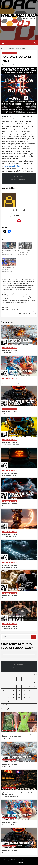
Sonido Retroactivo (13, 300)
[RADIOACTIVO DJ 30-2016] (9, 262)
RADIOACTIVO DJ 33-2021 (27, 312)
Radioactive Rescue (7, 293)
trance (18, 302)
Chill (22, 279)
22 (34, 694)
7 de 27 (10, 279)
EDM (21, 283)
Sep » (6, 705)
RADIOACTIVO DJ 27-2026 (9, 565)
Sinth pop (5, 300)
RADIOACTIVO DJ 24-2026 (9, 626)
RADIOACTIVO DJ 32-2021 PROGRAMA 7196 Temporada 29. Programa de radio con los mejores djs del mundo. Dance (18, 295)
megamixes (5, 289)
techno (28, 300)
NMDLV (15, 289)
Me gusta (28, 287)
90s (14, 279)
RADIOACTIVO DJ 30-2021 (10, 308)
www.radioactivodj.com (13, 166)
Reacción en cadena (12, 299)
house (14, 285)
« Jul (2, 705)
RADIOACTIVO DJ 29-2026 (9, 473)
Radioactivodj (18, 65)
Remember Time (23, 299)
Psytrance (30, 291)
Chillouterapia (27, 279)
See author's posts (19, 215)
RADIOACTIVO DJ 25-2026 (9, 596)
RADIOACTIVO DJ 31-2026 (9, 411)
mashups (22, 287)
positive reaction (11, 291)
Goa (10, 285)
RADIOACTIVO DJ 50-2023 (25, 250)
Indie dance (19, 285)
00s (6, 279)
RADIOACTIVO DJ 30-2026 (9, 442)
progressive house (21, 291)
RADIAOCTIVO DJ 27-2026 (9, 534)
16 (3, 694)
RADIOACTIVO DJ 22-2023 (9, 250)
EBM (18, 283)
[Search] (35, 43)
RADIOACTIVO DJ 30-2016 (9, 267)
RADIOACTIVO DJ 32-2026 (9, 381)
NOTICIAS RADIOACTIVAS (8, 730)
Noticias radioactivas (23, 289)
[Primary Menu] (2, 42)
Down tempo (12, 283)
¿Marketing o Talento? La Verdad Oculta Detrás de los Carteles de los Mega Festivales (18, 735)
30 (3, 702)
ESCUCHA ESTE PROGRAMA (9, 53)
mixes (11, 289)
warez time (24, 302)
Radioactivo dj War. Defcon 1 (20, 297)
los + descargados (14, 287)
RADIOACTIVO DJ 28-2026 (9, 504)
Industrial (25, 285)
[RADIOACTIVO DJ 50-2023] (25, 245)
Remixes (30, 299)
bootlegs (17, 279)
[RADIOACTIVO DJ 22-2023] (9, 245)
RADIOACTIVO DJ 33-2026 (9, 350)
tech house (23, 300)
